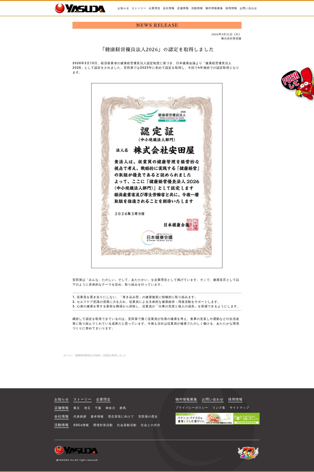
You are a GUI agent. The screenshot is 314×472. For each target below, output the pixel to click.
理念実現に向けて (121, 416)
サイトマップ (239, 407)
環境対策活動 (103, 425)
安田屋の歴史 (148, 416)
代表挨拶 (79, 416)
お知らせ (123, 8)
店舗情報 (183, 8)
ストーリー (139, 8)
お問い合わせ (248, 8)
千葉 (98, 408)
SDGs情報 (81, 425)
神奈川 (110, 408)
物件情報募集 (214, 8)
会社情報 (169, 8)
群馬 (123, 408)
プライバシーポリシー (192, 407)
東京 (76, 408)
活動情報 (197, 8)
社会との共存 (150, 425)
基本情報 (97, 416)
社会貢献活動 (127, 425)
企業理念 (154, 8)
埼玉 (87, 408)
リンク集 (219, 407)
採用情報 (231, 8)
